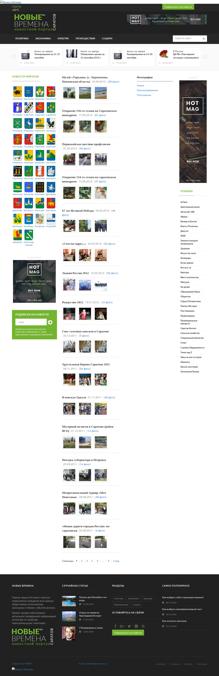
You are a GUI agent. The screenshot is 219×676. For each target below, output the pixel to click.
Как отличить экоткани (174, 621)
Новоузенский (17, 162)
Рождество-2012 (72, 302)
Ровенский (40, 130)
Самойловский (51, 114)
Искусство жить (188, 253)
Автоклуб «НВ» (188, 212)
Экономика (43, 39)
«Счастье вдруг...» (74, 243)
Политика (22, 39)
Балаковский (29, 226)
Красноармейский (40, 178)
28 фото (113, 81)
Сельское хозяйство (190, 333)
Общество (186, 297)
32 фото (112, 273)
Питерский (17, 146)
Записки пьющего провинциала (189, 242)
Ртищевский (17, 130)
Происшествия (85, 39)
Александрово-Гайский (29, 243)
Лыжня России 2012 (75, 273)
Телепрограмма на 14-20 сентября (139, 56)
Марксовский (40, 162)
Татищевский (17, 114)
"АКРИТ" (29, 664)
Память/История (189, 306)
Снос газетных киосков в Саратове (85, 331)
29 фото (109, 397)
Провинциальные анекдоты (189, 322)
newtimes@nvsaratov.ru (96, 664)
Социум (107, 39)
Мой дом (185, 282)
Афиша (184, 217)
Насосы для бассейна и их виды (93, 599)
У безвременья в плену (91, 628)
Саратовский (40, 114)
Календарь (186, 258)
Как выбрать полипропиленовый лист (182, 609)
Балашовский (17, 226)
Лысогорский (51, 162)
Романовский (29, 130)
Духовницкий (51, 194)
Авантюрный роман (190, 207)
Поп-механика (187, 311)
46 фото (85, 148)
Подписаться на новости (178, 6)
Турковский (51, 98)
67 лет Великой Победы (78, 210)
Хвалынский (29, 98)
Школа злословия (189, 367)
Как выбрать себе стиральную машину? (183, 598)
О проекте (161, 664)
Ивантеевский (17, 194)
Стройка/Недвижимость (193, 348)
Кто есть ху (186, 268)
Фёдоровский (40, 98)
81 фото (100, 115)
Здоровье (185, 249)
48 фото (101, 497)
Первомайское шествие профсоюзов (86, 144)
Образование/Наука (190, 292)
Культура (63, 39)
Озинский (51, 146)
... (103, 560)
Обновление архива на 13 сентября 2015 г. (93, 56)
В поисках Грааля (74, 397)
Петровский (29, 146)
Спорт (183, 343)
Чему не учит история (191, 357)
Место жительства (189, 277)
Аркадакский (17, 242)
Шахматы (185, 362)
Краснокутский (29, 178)
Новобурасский (29, 162)
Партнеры (202, 664)
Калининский (51, 178)
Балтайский (51, 210)
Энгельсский (17, 98)
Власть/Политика (189, 226)
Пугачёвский (51, 130)
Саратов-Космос (188, 328)
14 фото (93, 431)
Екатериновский (40, 194)
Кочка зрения (187, 263)
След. (116, 560)
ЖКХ (183, 236)
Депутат (185, 231)
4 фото (100, 530)
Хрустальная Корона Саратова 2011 (86, 364)
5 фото (84, 335)
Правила (175, 664)
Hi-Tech (184, 202)
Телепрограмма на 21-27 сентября (47, 56)
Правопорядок (188, 316)
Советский (29, 114)
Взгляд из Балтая (189, 222)
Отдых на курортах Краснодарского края (90, 614)
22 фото (109, 243)
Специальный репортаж (192, 338)
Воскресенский (29, 210)
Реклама (188, 664)
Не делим (185, 287)
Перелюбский (40, 146)
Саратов (16, 6)
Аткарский (51, 226)
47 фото (100, 181)
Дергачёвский (17, 210)
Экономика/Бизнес (190, 372)
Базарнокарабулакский (40, 226)
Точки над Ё (186, 353)
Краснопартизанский (17, 178)
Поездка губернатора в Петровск (84, 460)
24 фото (85, 368)
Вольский (39, 210)
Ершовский (29, 194)
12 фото (107, 302)
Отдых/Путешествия (191, 301)
